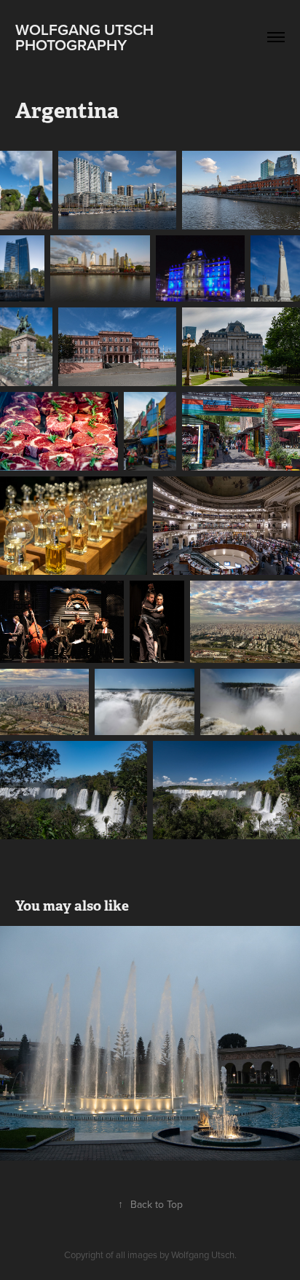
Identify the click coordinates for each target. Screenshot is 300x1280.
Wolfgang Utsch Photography (86, 36)
